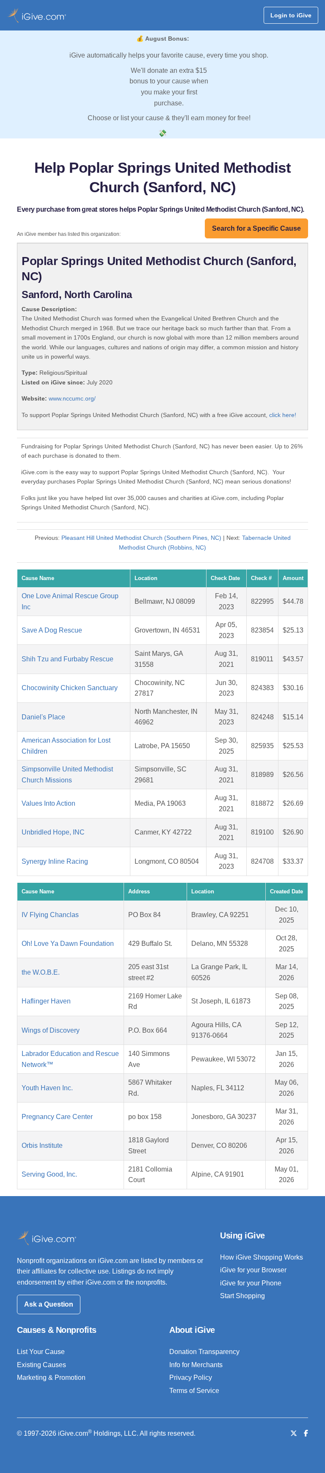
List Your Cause (41, 1351)
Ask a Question (48, 1304)
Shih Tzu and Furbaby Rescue (67, 659)
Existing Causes (41, 1364)
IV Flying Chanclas (50, 914)
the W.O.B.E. (41, 972)
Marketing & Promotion (51, 1377)
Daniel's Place (43, 717)
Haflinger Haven (46, 1001)
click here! (282, 415)
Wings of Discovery (51, 1030)
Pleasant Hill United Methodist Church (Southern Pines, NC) (141, 537)
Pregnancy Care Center (57, 1116)
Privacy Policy (190, 1377)
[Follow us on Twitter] (293, 1433)
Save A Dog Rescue (52, 630)
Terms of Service (194, 1390)
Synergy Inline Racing (55, 861)
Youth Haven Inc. (47, 1088)
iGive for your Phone (250, 1283)
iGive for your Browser (253, 1270)
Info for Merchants (196, 1364)
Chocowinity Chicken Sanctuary (70, 687)
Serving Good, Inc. (49, 1174)
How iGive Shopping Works (261, 1257)
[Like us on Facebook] (306, 1433)
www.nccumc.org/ (72, 398)
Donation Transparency (204, 1351)
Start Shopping (242, 1295)
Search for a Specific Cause (256, 228)
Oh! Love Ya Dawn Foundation (68, 943)
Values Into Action (48, 803)
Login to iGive (290, 15)
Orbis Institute (42, 1145)
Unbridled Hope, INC (53, 832)
